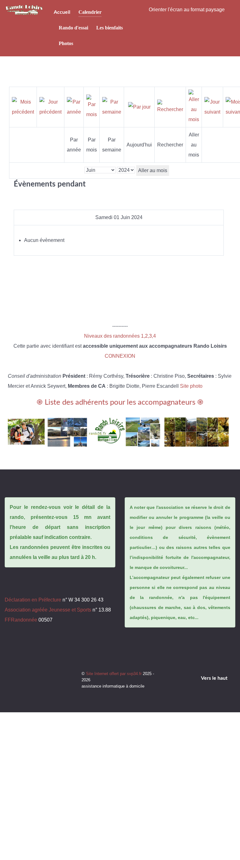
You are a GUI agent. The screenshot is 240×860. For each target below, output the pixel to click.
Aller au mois (152, 170)
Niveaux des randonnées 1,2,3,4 (120, 336)
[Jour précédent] (50, 106)
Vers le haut (215, 678)
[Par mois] (91, 106)
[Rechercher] (170, 106)
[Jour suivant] (212, 106)
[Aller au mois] (193, 106)
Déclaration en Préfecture (33, 599)
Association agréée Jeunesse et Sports (48, 609)
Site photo (191, 386)
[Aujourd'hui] (139, 107)
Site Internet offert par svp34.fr (114, 673)
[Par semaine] (111, 106)
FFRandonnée (21, 619)
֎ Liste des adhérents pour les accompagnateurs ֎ (120, 402)
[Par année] (74, 106)
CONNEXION (120, 356)
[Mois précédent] (23, 106)
